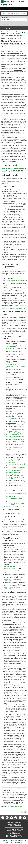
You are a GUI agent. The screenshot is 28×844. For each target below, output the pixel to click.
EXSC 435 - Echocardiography (13, 506)
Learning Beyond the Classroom (15, 280)
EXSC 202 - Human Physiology (15, 381)
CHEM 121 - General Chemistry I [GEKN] (15, 366)
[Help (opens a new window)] (26, 32)
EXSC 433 (13, 579)
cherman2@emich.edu (19, 172)
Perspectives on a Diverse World (15, 277)
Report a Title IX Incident (16, 831)
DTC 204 (12, 567)
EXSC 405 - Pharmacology (12, 451)
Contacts (18, 825)
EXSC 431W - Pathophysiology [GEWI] (15, 464)
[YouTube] (24, 817)
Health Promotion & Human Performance (13, 168)
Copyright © (15, 836)
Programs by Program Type (15, 51)
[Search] (25, 19)
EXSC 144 (23, 577)
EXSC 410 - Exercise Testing (13, 459)
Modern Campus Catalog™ (17, 842)
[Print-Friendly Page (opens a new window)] (24, 32)
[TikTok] (15, 817)
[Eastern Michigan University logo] (13, 1)
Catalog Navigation (7, 28)
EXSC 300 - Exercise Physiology (13, 433)
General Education (16, 774)
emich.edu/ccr (18, 217)
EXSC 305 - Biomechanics (12, 434)
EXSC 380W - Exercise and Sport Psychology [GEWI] (14, 448)
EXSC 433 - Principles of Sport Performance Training (13, 471)
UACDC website (21, 242)
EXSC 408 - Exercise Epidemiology (14, 493)
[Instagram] (7, 817)
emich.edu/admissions (10, 196)
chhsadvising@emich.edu (8, 181)
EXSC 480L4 (12, 322)
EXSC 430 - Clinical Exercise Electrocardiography (13, 461)
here (3, 308)
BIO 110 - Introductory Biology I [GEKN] (15, 348)
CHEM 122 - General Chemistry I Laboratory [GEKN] (15, 370)
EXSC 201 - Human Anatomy (13, 379)
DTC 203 (6, 567)
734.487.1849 (10, 825)
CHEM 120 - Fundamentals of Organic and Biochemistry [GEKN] (16, 363)
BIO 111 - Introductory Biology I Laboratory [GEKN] (14, 352)
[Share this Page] (22, 32)
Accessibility (11, 833)
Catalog (6, 5)
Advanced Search (5, 24)
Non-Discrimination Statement (14, 829)
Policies (9, 831)
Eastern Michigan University (14, 823)
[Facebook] (2, 817)
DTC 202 (9, 568)
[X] (20, 817)
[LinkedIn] (11, 817)
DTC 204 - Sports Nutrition (14, 413)
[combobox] (14, 13)
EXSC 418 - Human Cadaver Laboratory (16, 500)
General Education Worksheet (18, 308)
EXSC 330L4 (7, 579)
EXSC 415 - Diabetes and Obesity (14, 498)
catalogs (5, 840)
